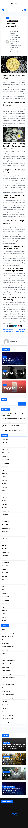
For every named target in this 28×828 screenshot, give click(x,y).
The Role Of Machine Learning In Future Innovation (13, 359)
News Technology (6, 691)
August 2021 (5, 610)
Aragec (14, 3)
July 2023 (4, 535)
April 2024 (4, 504)
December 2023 (5, 518)
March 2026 (4, 449)
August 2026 (5, 439)
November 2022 (5, 562)
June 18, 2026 (7, 777)
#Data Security (13, 43)
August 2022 (5, 572)
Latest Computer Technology (8, 660)
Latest (7, 18)
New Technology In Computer (8, 684)
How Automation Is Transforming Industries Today (13, 418)
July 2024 (4, 497)
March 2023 (4, 548)
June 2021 (4, 617)
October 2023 (5, 524)
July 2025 (4, 476)
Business (4, 639)
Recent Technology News (8, 694)
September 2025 (6, 470)
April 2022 (4, 583)
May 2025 (4, 483)
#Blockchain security (14, 35)
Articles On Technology (7, 636)
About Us (8, 825)
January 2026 (5, 456)
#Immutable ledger (15, 51)
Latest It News (5, 667)
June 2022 (4, 576)
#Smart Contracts (14, 53)
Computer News (5, 643)
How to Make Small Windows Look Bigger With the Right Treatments (14, 745)
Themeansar (23, 821)
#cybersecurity (13, 39)
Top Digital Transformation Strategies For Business (11, 789)
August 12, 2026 (7, 748)
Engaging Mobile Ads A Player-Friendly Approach (12, 388)
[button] (22, 10)
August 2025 (5, 473)
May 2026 (4, 446)
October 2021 (5, 603)
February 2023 (5, 552)
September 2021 (6, 607)
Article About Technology (8, 633)
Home (5, 825)
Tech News (4, 701)
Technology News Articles (8, 715)
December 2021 (5, 596)
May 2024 (4, 500)
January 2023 (5, 555)
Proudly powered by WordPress (8, 821)
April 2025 (4, 487)
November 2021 (5, 600)
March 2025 (4, 490)
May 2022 (4, 579)
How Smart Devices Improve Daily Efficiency (12, 430)
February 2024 (5, 511)
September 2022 (6, 569)
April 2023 (4, 545)
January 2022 (5, 593)
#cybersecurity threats (15, 41)
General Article (5, 650)
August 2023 (5, 531)
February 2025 (5, 494)
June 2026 (4, 442)
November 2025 (5, 463)
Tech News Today (6, 705)
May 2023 (4, 542)
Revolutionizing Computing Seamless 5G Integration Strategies (20, 331)
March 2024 (4, 507)
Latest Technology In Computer (9, 674)
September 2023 (6, 528)
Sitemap (22, 825)
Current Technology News (8, 646)
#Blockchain (12, 33)
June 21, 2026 (7, 763)
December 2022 (5, 559)
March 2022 (4, 586)
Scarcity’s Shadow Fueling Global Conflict (13, 374)
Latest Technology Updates (8, 677)
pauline (13, 30)
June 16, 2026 (7, 792)
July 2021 (4, 613)
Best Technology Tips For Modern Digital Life (12, 422)
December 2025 (5, 459)
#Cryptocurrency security (15, 37)
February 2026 (5, 453)
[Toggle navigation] (13, 10)
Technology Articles (6, 711)
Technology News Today (7, 718)
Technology (5, 708)
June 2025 (4, 480)
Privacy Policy (18, 825)
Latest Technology (6, 670)
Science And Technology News (9, 698)
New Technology (6, 681)
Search (4, 399)
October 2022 (5, 566)
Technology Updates (7, 722)
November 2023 (5, 521)
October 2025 (5, 466)
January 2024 (5, 514)
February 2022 (5, 590)
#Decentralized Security (15, 45)
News (3, 687)
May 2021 (4, 620)
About (3, 629)
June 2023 (4, 538)
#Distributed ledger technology (14, 48)
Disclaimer (13, 825)
